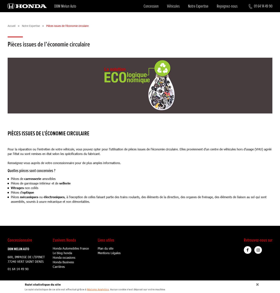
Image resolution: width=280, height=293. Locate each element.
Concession (151, 6)
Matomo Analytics (98, 289)
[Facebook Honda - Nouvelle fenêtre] (247, 250)
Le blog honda (62, 253)
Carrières (59, 266)
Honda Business (63, 262)
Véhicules (173, 6)
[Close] (256, 283)
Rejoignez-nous (227, 6)
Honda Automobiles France (71, 248)
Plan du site (105, 248)
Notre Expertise (198, 6)
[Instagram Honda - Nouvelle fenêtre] (258, 250)
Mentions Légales (109, 253)
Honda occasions (64, 257)
